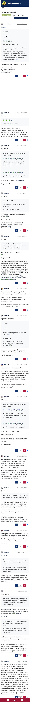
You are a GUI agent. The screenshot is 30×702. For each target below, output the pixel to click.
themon (6, 456)
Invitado (6, 112)
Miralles (6, 288)
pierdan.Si (12, 508)
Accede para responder (21, 18)
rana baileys (7, 24)
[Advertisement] (15, 93)
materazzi (7, 396)
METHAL (6, 364)
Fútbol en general (6, 15)
